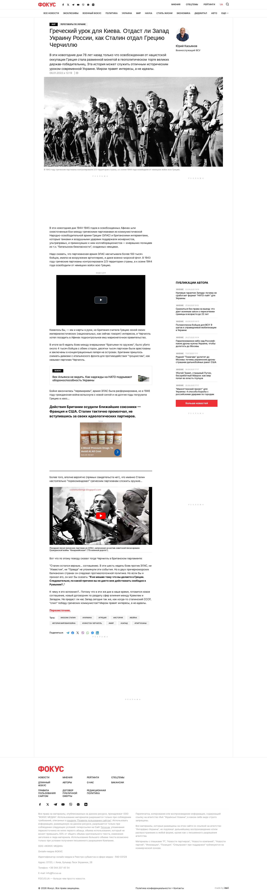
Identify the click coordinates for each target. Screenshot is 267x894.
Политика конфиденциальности (153, 888)
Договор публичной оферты (70, 793)
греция (103, 618)
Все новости (51, 13)
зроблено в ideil (222, 888)
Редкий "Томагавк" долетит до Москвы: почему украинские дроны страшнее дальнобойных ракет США (196, 360)
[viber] (70, 804)
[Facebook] (63, 5)
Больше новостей (197, 403)
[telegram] (55, 804)
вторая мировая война (64, 623)
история (118, 618)
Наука (148, 13)
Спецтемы (192, 4)
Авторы (67, 782)
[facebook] (40, 804)
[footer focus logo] (51, 769)
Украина (127, 13)
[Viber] (83, 5)
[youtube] (63, 804)
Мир (138, 13)
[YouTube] (78, 5)
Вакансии (117, 782)
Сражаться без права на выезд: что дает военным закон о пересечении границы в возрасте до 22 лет (195, 311)
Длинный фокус (44, 784)
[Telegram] (73, 5)
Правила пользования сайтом (47, 793)
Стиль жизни (164, 13)
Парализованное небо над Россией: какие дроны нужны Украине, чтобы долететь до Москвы (195, 344)
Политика (112, 13)
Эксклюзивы (70, 13)
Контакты (178, 888)
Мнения (175, 4)
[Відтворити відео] (101, 516)
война (134, 618)
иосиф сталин (69, 618)
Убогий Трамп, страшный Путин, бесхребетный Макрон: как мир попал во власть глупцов (194, 376)
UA (221, 4)
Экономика (183, 13)
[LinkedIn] (93, 5)
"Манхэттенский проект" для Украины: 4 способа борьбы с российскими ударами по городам (195, 392)
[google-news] (78, 804)
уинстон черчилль (92, 623)
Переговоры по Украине (73, 24)
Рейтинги (209, 4)
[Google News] (88, 5)
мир (112, 623)
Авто (214, 13)
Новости (43, 777)
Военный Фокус (92, 13)
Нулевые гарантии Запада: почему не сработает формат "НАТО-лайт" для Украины (196, 295)
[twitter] (47, 804)
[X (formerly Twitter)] (68, 5)
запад (125, 623)
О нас (90, 782)
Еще (223, 13)
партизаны (141, 623)
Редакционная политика (96, 792)
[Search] (227, 4)
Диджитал (201, 13)
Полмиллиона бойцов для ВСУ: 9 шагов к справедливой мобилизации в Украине (196, 327)
